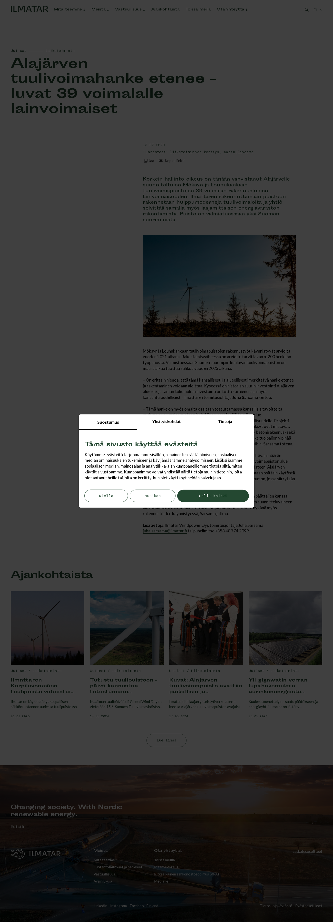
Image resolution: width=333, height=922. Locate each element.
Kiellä (106, 496)
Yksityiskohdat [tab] (166, 421)
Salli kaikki (213, 496)
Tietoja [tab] (225, 421)
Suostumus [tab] (108, 422)
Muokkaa (153, 496)
